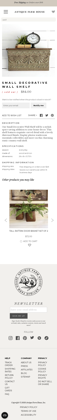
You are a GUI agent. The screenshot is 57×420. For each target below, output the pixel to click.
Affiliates (27, 369)
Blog (24, 373)
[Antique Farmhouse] (29, 12)
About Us (26, 362)
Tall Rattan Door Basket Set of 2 (28, 231)
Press (24, 366)
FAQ (7, 394)
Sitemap (25, 377)
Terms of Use (28, 411)
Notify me (38, 105)
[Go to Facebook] (41, 116)
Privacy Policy (28, 407)
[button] (6, 12)
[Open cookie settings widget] (4, 415)
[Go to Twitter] (46, 116)
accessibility (28, 415)
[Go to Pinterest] (52, 116)
